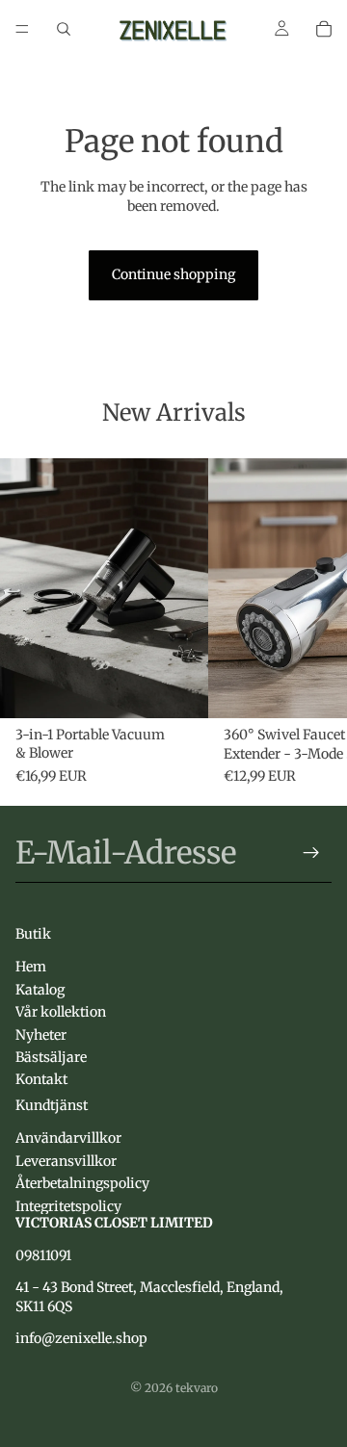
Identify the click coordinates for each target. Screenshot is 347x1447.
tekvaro (196, 1388)
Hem (30, 966)
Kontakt (41, 1079)
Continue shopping (173, 274)
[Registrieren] (311, 853)
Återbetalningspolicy (82, 1183)
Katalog (40, 988)
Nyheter (41, 1034)
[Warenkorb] (324, 29)
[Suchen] (63, 29)
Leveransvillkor (66, 1160)
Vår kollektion (60, 1012)
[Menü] (22, 29)
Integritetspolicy (68, 1205)
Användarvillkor (68, 1138)
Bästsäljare (51, 1057)
